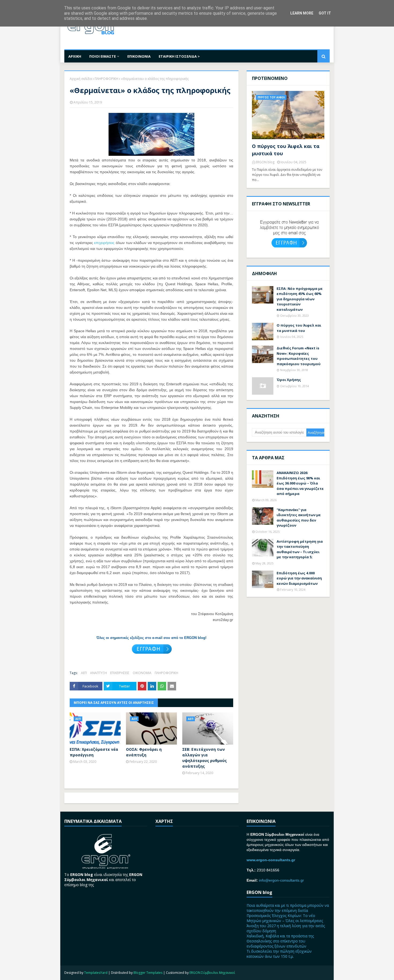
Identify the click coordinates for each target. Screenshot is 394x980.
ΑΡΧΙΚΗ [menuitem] (74, 56)
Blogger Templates (147, 972)
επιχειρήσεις (104, 243)
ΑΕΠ (84, 673)
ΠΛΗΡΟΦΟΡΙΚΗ (106, 78)
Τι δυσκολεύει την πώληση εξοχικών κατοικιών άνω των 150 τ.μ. (279, 954)
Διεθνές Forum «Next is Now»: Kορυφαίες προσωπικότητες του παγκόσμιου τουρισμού (299, 356)
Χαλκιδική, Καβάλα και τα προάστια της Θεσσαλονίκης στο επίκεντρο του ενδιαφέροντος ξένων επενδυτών (280, 941)
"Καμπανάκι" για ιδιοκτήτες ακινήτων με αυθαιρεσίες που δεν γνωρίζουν (299, 517)
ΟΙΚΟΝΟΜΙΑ (142, 673)
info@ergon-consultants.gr (281, 880)
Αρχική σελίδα (81, 78)
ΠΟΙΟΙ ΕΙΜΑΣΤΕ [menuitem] (102, 56)
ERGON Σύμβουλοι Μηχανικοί (212, 972)
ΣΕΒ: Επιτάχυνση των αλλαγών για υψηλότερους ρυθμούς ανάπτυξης (204, 758)
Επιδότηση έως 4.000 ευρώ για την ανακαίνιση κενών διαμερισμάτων (299, 578)
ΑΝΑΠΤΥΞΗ (98, 673)
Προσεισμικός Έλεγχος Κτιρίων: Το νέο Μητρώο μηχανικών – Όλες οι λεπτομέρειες (285, 918)
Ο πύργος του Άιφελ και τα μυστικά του (285, 150)
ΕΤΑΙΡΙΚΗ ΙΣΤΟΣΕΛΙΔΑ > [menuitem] (179, 56)
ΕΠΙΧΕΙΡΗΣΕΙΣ (119, 673)
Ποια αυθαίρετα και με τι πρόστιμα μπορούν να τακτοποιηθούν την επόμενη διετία (288, 908)
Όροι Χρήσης (289, 379)
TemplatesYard (95, 972)
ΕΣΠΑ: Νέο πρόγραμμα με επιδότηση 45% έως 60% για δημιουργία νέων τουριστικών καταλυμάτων (300, 299)
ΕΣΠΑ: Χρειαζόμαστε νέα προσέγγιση (94, 752)
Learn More (301, 13)
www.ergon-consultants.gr (271, 860)
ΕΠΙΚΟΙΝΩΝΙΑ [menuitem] (139, 56)
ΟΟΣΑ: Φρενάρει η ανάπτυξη (144, 752)
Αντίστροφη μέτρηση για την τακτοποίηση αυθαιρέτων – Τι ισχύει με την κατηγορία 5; (300, 549)
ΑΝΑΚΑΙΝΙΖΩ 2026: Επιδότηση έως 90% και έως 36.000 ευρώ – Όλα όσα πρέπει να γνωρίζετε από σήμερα (300, 483)
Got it (325, 13)
